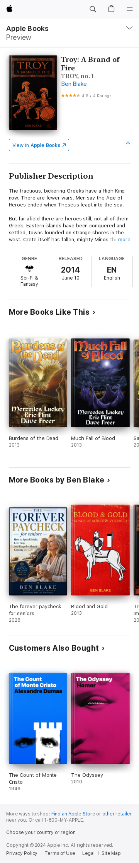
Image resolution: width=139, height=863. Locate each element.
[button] (92, 9)
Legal (88, 853)
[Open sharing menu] (127, 145)
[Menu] (129, 9)
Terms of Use (59, 853)
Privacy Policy (21, 853)
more (124, 239)
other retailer (117, 814)
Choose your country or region (41, 832)
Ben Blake (74, 83)
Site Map (111, 853)
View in (36, 145)
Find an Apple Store (73, 814)
